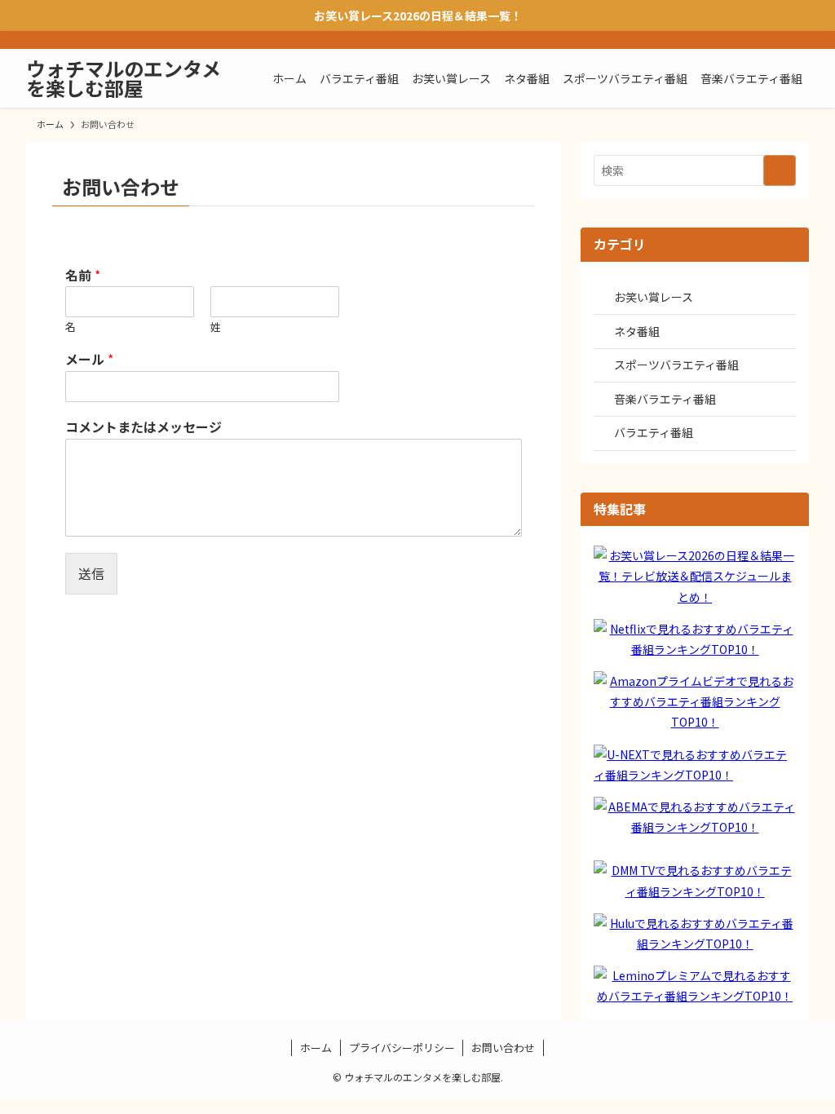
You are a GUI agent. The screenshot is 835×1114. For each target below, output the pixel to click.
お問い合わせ (503, 1047)
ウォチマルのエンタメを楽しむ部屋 (123, 78)
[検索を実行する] (779, 170)
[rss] (777, 40)
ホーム (316, 1047)
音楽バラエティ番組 (665, 399)
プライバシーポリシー (402, 1047)
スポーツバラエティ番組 (676, 364)
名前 (82, 275)
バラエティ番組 (653, 432)
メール (89, 359)
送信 (91, 573)
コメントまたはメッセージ (143, 426)
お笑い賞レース (653, 297)
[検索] (798, 40)
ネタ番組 (637, 331)
